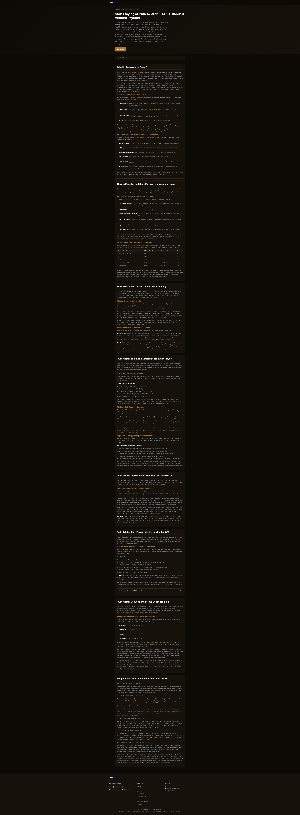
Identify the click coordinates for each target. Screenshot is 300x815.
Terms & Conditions (141, 793)
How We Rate (140, 799)
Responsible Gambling (115, 789)
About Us (139, 786)
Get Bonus (120, 49)
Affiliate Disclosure (141, 796)
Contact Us (139, 804)
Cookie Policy (140, 791)
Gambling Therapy (118, 787)
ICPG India (125, 789)
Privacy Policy (140, 788)
